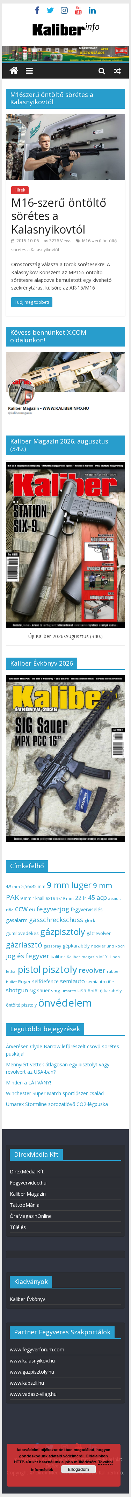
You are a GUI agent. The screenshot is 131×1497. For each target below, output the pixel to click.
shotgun (17, 990)
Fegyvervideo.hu (28, 1182)
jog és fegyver (27, 955)
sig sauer (39, 990)
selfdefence (45, 981)
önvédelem (65, 1003)
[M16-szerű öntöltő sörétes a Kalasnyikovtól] (65, 118)
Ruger (24, 981)
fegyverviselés (87, 909)
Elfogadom (78, 1469)
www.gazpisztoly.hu (32, 1371)
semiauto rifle (100, 981)
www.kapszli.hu (27, 1383)
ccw (21, 908)
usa (82, 990)
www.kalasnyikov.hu (32, 1360)
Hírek (20, 190)
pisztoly (59, 969)
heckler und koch (108, 946)
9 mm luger (69, 884)
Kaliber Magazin (28, 1193)
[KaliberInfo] (14, 70)
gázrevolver (99, 933)
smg (55, 990)
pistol (29, 969)
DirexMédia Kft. (27, 1171)
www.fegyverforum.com (37, 1349)
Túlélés (18, 1227)
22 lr (81, 898)
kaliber (58, 956)
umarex (68, 990)
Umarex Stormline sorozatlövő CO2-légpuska (57, 1104)
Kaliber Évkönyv (27, 1299)
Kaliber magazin (82, 956)
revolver (92, 970)
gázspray (52, 946)
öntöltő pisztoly (21, 1005)
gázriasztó (24, 944)
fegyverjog (53, 908)
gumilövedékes (22, 933)
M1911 (105, 956)
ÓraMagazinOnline (31, 1216)
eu (32, 909)
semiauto (72, 981)
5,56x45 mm (33, 886)
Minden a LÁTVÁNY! (28, 1082)
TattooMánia (24, 1205)
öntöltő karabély (105, 990)
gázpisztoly (62, 931)
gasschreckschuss (56, 919)
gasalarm (17, 920)
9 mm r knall (32, 898)
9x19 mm (65, 898)
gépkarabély (76, 945)
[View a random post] (117, 70)
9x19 (50, 898)
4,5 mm (13, 886)
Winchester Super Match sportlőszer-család (55, 1093)
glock (90, 921)
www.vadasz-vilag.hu (33, 1394)
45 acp (97, 897)
